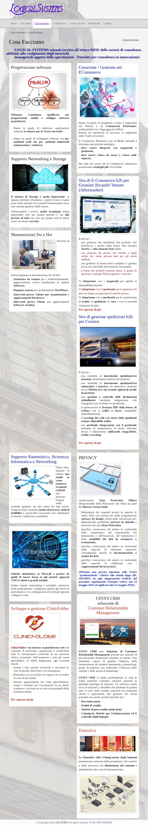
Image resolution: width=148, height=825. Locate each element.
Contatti (107, 23)
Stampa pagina (130, 40)
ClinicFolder (18, 647)
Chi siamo (26, 23)
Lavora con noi (77, 23)
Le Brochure (59, 23)
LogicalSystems (18, 32)
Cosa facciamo (41, 23)
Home (14, 23)
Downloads (94, 23)
